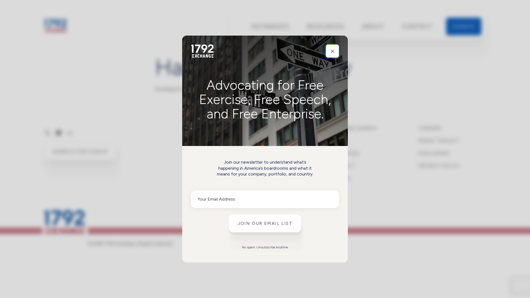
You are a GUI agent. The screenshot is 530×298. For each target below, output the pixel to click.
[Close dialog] (332, 51)
